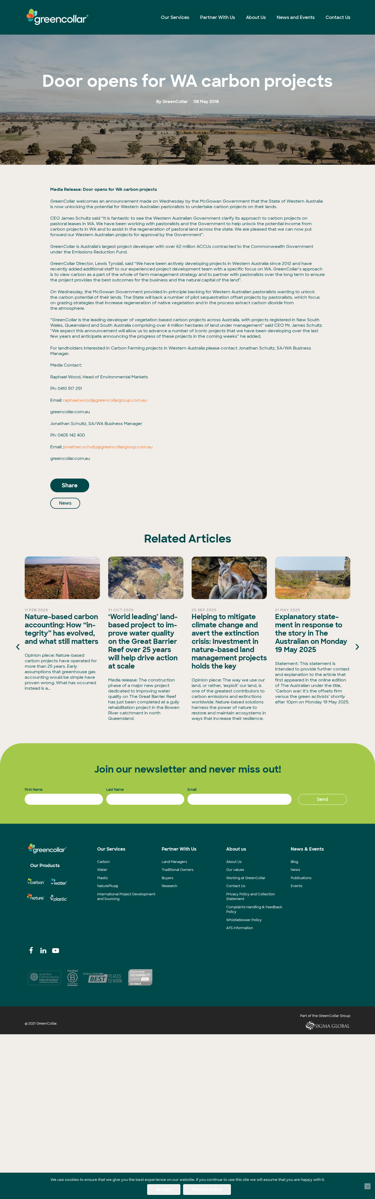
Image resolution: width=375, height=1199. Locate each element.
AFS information (239, 928)
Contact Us (235, 886)
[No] (367, 1186)
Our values (235, 870)
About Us (234, 862)
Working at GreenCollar (245, 878)
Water (102, 870)
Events (296, 886)
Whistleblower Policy (244, 920)
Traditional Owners (177, 870)
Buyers (167, 878)
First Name (34, 789)
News (65, 503)
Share (70, 485)
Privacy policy (207, 1189)
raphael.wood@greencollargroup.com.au (105, 400)
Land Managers (174, 862)
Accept (164, 1189)
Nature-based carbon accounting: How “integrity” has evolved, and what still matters (61, 629)
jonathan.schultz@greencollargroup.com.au (107, 447)
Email (192, 789)
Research (169, 886)
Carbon (103, 862)
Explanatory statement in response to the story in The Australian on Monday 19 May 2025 (311, 633)
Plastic (102, 878)
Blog (294, 862)
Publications (301, 878)
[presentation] (18, 646)
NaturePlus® (107, 886)
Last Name (115, 789)
